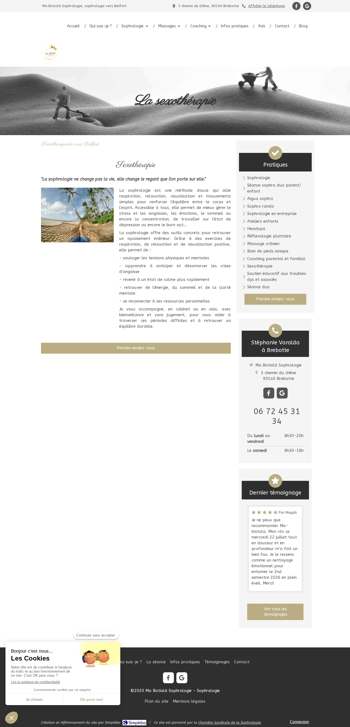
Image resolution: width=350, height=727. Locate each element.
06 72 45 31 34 (276, 416)
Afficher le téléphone (266, 6)
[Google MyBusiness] (307, 6)
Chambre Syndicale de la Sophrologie (229, 722)
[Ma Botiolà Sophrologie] (50, 61)
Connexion (299, 721)
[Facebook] (296, 6)
